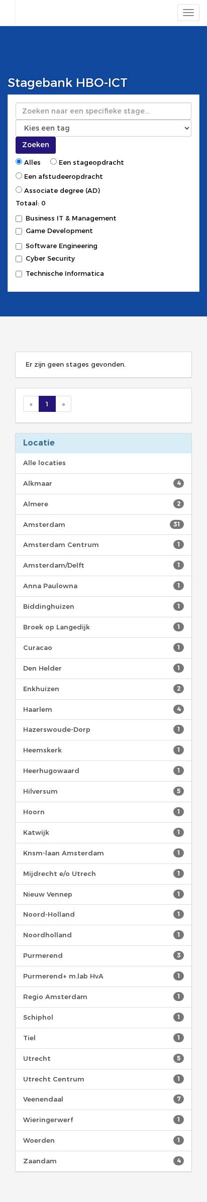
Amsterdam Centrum (101, 544)
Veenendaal (101, 1099)
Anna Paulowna (101, 586)
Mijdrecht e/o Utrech (101, 873)
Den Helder (101, 668)
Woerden (101, 1140)
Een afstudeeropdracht (62, 176)
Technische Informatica (65, 273)
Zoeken (35, 144)
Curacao (101, 647)
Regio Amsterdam (101, 997)
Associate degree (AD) (61, 190)
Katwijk (101, 832)
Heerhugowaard (101, 771)
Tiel (101, 1038)
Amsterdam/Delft (101, 565)
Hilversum (101, 791)
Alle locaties (44, 463)
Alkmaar (101, 483)
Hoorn (101, 812)
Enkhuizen (101, 689)
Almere (101, 504)
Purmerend (101, 955)
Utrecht (101, 1058)
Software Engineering (61, 246)
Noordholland (101, 935)
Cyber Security (50, 258)
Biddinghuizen (101, 606)
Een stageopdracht (90, 162)
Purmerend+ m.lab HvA (101, 976)
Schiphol (101, 1017)
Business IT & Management (71, 218)
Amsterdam (101, 524)
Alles (31, 162)
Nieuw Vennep (101, 894)
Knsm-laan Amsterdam (101, 853)
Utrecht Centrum (101, 1079)
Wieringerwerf (101, 1120)
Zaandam (101, 1161)
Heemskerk (101, 750)
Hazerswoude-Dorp (101, 729)
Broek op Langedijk (101, 627)
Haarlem (101, 709)
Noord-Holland (101, 914)
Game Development (59, 231)
